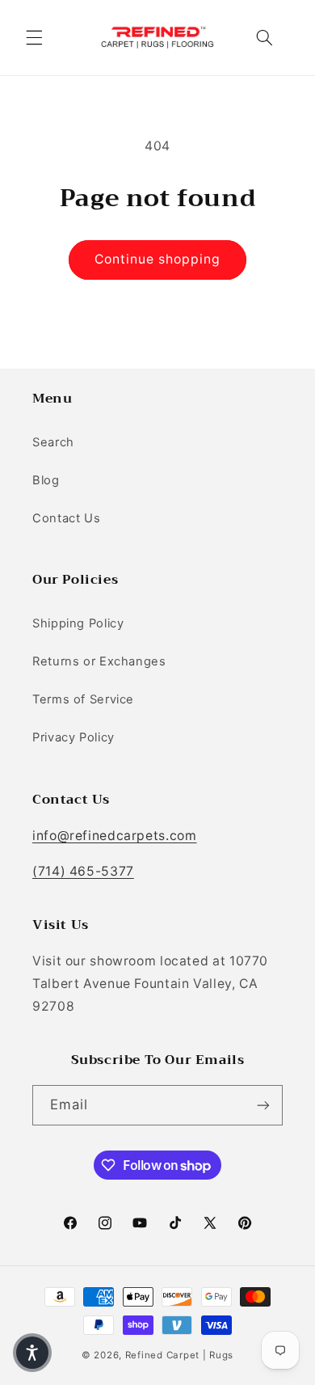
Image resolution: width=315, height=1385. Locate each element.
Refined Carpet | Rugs (179, 1355)
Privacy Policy (73, 737)
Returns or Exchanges (99, 661)
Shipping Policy (78, 623)
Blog (46, 480)
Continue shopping (157, 259)
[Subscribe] (263, 1105)
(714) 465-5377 (83, 871)
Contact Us (66, 518)
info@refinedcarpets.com (114, 835)
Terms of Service (83, 699)
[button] (33, 37)
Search (53, 442)
